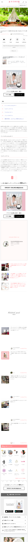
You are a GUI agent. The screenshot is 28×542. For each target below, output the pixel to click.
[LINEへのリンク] (23, 2)
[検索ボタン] (26, 2)
